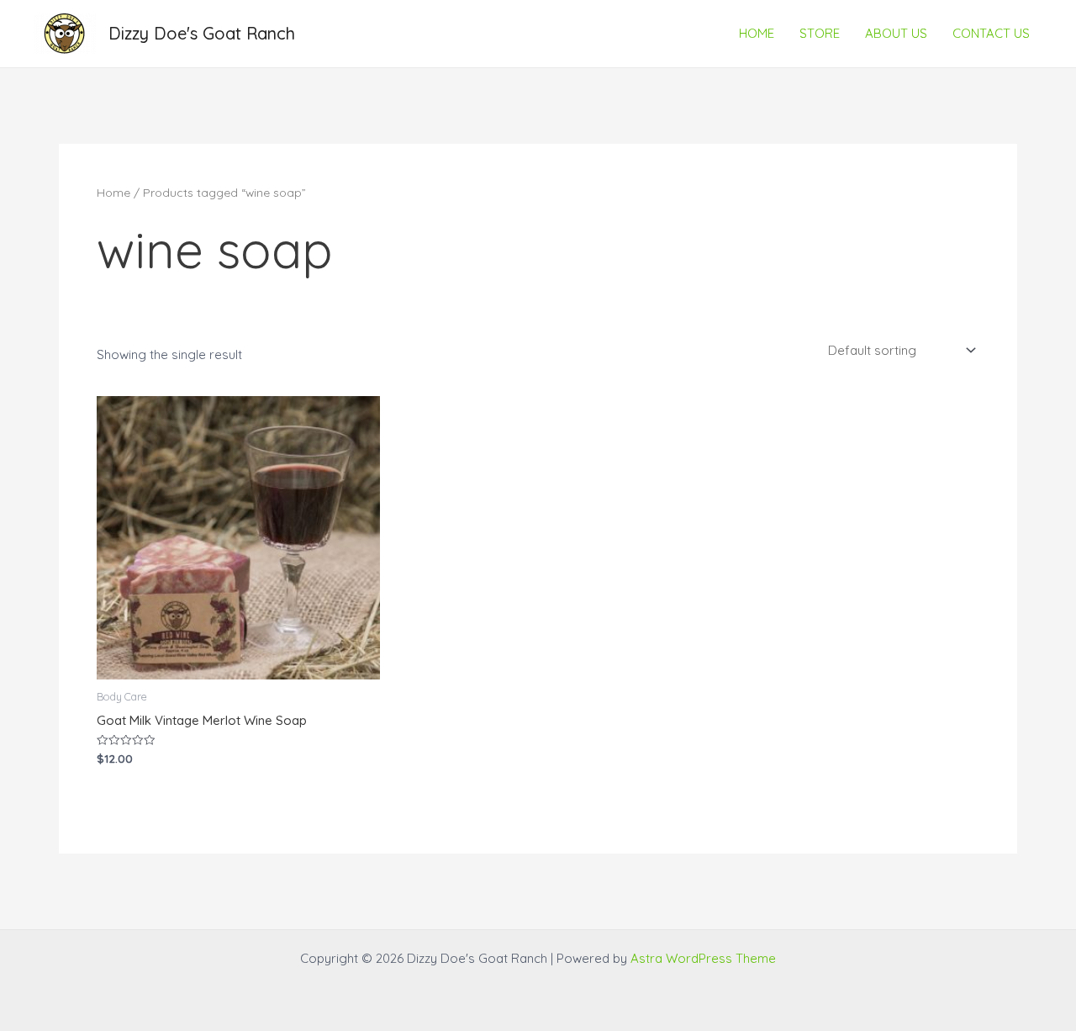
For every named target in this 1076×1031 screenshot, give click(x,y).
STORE (819, 33)
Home (113, 192)
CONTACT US (991, 33)
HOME (756, 33)
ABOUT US (896, 33)
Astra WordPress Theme (703, 958)
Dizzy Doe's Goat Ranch (201, 33)
